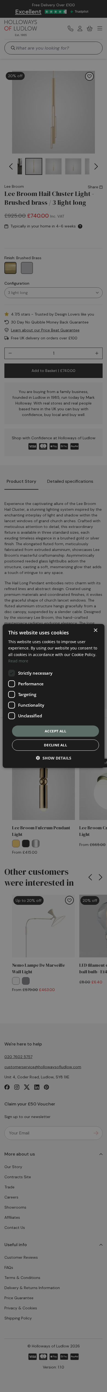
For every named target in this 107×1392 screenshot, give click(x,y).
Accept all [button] (55, 731)
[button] (53, 758)
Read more (18, 660)
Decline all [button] (55, 745)
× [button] (95, 630)
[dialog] (54, 696)
